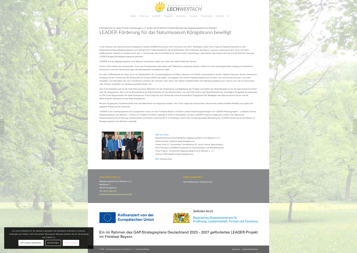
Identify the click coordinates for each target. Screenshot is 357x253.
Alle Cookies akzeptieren (30, 243)
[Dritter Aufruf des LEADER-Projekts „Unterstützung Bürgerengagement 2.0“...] (355, 126)
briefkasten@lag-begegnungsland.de (115, 194)
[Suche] (227, 16)
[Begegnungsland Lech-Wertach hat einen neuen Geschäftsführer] (2, 126)
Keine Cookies (71, 243)
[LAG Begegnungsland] (178, 6)
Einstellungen (53, 243)
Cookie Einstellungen (142, 249)
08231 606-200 (110, 191)
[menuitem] (133, 16)
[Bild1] (122, 146)
